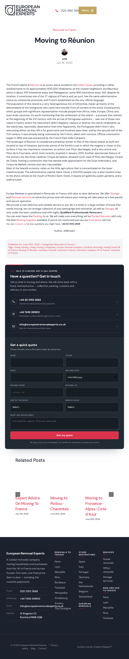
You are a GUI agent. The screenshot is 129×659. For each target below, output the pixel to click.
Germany (84, 577)
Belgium (83, 591)
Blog (33, 648)
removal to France (66, 250)
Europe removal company (70, 247)
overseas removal (47, 250)
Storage (114, 193)
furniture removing (93, 247)
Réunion (34, 85)
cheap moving (21, 247)
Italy (81, 566)
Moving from (17, 385)
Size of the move (19, 400)
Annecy (59, 603)
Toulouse (60, 587)
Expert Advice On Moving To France (27, 503)
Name (13, 355)
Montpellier (61, 592)
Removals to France (64, 30)
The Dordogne (63, 608)
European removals (85, 605)
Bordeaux (60, 582)
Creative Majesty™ (102, 646)
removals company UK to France (93, 250)
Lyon (57, 566)
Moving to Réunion (28, 250)
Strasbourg (61, 598)
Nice (57, 577)
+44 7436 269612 (30, 598)
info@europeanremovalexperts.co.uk (41, 606)
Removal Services (21, 197)
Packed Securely (101, 216)
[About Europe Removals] (6, 186)
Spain (82, 561)
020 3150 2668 (70, 10)
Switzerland (85, 596)
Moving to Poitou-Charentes (59, 503)
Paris (57, 561)
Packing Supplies (26, 220)
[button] (17, 494)
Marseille (60, 572)
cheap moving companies (42, 247)
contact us (20, 223)
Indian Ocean (85, 85)
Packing (37, 216)
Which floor (72, 400)
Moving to (71, 385)
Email (13, 370)
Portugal (83, 572)
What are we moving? (22, 415)
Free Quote (95, 220)
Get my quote (64, 435)
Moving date (72, 370)
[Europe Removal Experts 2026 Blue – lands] (22, 6)
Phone (68, 355)
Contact (42, 648)
